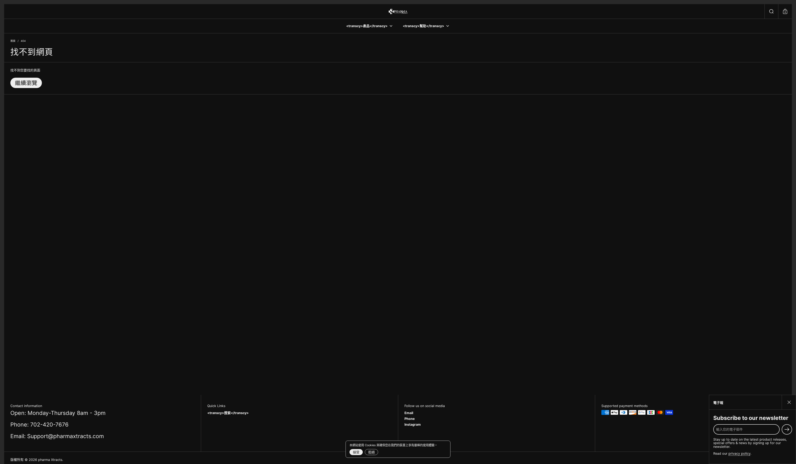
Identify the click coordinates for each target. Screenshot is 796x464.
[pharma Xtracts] (398, 11)
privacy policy (739, 453)
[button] (771, 11)
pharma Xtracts (50, 460)
